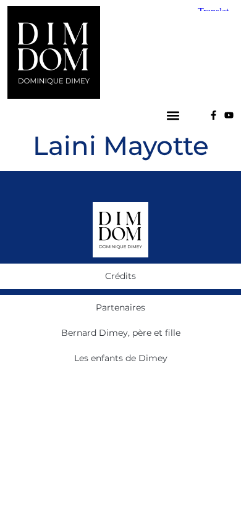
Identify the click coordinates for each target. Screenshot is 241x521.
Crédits (120, 275)
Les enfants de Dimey (120, 358)
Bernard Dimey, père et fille (120, 332)
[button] (173, 115)
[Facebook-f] (213, 115)
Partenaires (120, 307)
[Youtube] (229, 115)
